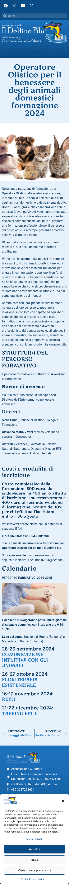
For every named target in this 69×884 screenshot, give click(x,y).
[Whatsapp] (31, 6)
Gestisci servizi (33, 839)
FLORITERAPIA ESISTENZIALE (20, 682)
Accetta (34, 849)
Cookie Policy (28, 879)
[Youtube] (23, 6)
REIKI (8, 699)
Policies (42, 879)
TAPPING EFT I (19, 713)
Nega (34, 860)
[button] (63, 801)
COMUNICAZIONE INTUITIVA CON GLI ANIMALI (25, 660)
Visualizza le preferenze (34, 870)
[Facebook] (6, 6)
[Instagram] (14, 6)
